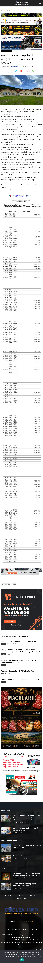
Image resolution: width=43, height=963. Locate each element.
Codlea (3, 51)
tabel (14, 584)
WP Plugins (4, 942)
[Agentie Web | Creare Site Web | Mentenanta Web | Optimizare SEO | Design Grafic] (21, 577)
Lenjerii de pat (30, 945)
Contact (34, 929)
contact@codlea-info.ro (26, 921)
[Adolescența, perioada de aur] (6, 858)
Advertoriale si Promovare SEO (24, 940)
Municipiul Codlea (12, 66)
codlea (12, 582)
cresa (19, 582)
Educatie (9, 51)
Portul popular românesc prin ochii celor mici (19, 641)
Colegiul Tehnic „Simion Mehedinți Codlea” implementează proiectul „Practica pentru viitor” (26, 818)
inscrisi (37, 582)
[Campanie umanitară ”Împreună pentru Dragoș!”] (6, 830)
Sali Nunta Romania (14, 942)
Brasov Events (37, 940)
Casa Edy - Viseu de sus (27, 942)
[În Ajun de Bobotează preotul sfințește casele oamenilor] (6, 886)
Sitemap (25, 929)
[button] (40, 3)
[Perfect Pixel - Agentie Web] (21, 629)
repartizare (6, 584)
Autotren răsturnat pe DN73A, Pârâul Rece (18, 671)
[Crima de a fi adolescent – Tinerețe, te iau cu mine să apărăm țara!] (6, 848)
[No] (40, 956)
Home (8, 929)
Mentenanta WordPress (25, 937)
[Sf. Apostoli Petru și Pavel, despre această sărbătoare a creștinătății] (6, 876)
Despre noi (16, 929)
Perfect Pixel (14, 937)
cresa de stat (28, 582)
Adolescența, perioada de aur (24, 856)
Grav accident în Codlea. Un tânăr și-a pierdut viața (21, 679)
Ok (22, 960)
